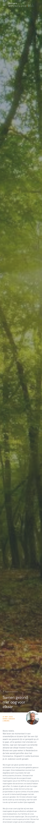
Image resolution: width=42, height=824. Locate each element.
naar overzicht (11, 692)
